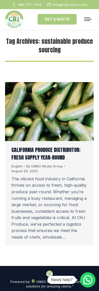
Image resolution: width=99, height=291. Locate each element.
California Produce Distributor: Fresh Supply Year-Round (45, 153)
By (44, 166)
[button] (87, 279)
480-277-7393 (29, 5)
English (17, 166)
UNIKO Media (46, 282)
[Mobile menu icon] (88, 19)
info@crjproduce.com (70, 5)
